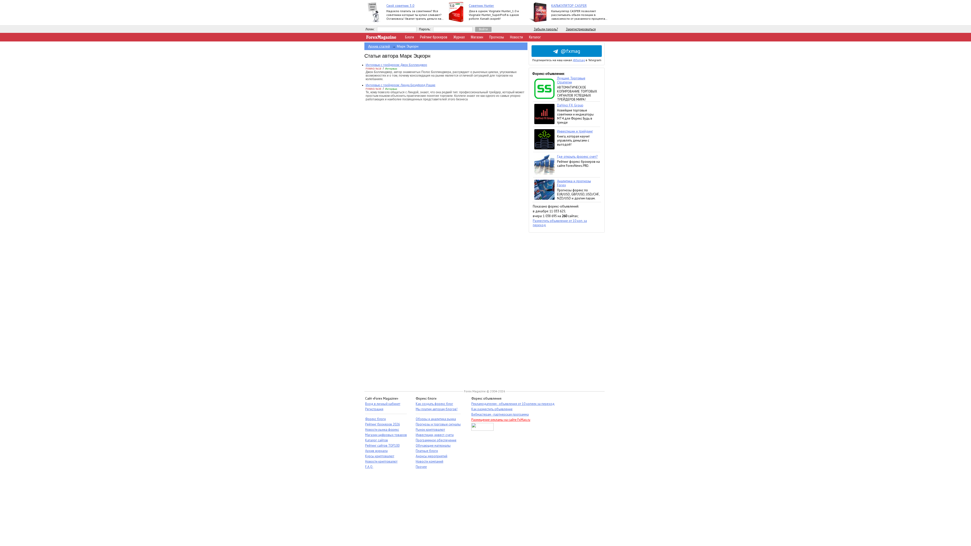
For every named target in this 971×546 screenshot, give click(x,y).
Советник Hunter (481, 5)
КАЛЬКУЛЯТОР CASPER (569, 5)
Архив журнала (376, 451)
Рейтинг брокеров (433, 37)
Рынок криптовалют (430, 429)
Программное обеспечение (436, 440)
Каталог (535, 37)
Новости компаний (429, 461)
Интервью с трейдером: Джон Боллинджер (396, 65)
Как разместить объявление (492, 409)
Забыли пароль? (546, 29)
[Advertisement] (567, 308)
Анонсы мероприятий (431, 456)
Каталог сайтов (376, 440)
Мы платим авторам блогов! (436, 409)
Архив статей (379, 46)
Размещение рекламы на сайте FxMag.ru (500, 420)
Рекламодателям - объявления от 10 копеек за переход (513, 404)
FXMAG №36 (373, 88)
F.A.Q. (369, 467)
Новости (516, 37)
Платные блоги (427, 451)
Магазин (477, 37)
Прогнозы (496, 37)
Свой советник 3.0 (400, 5)
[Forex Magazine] (381, 38)
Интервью (391, 68)
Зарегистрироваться (581, 29)
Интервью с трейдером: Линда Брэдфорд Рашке (400, 85)
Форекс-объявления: (548, 73)
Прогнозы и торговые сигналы (438, 424)
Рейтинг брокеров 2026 (382, 424)
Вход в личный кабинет (382, 404)
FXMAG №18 (373, 68)
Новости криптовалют (381, 461)
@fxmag (570, 51)
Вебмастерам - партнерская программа (500, 414)
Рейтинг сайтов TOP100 (382, 445)
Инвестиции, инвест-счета (435, 435)
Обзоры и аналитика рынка (436, 419)
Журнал (459, 37)
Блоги (409, 37)
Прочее (421, 467)
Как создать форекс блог (434, 404)
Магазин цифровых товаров (386, 435)
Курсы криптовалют (379, 456)
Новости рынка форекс (382, 429)
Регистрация (374, 409)
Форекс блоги (375, 419)
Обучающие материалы (433, 445)
